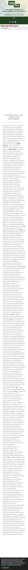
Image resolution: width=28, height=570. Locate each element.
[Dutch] (5, 26)
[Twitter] (15, 22)
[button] (14, 18)
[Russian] (16, 26)
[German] (10, 26)
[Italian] (12, 26)
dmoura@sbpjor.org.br (9, 446)
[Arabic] (1, 26)
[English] (7, 26)
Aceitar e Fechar (6, 567)
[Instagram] (18, 22)
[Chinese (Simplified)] (3, 26)
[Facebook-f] (10, 22)
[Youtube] (13, 22)
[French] (9, 26)
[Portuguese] (14, 26)
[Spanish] (17, 26)
